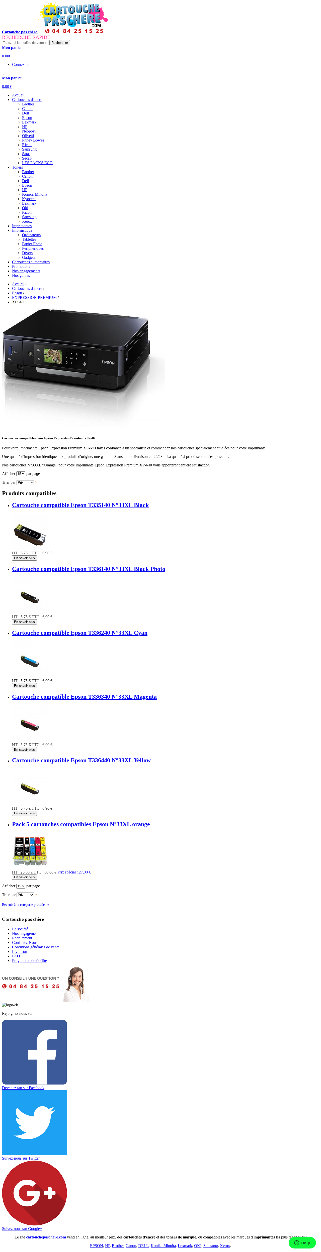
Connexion (21, 64)
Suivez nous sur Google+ (22, 1228)
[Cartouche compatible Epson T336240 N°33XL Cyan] (30, 676)
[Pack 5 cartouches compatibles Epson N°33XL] (30, 867)
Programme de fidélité (29, 960)
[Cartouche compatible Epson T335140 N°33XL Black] (30, 548)
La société (20, 929)
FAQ (16, 956)
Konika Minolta (163, 1245)
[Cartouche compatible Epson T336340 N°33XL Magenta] (30, 740)
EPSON (96, 1245)
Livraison (19, 951)
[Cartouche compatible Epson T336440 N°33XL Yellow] (30, 804)
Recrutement (22, 938)
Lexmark (185, 1245)
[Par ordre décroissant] (36, 482)
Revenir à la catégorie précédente (25, 905)
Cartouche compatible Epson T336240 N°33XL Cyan (79, 633)
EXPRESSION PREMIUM (34, 297)
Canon (131, 1245)
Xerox (225, 1245)
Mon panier (12, 47)
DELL (143, 1245)
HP (107, 1245)
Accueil (18, 95)
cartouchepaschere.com (46, 1237)
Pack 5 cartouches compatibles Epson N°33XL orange (81, 824)
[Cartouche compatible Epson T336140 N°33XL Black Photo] (30, 612)
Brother (118, 1245)
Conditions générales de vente (35, 947)
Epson (17, 293)
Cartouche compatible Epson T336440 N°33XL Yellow (81, 760)
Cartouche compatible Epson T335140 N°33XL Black (80, 505)
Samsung (210, 1245)
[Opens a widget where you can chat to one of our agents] (302, 1243)
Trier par (9, 482)
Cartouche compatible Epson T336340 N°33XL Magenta (84, 696)
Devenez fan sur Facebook (23, 1088)
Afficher (8, 473)
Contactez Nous (24, 942)
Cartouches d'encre (27, 288)
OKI (197, 1245)
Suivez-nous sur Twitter (21, 1158)
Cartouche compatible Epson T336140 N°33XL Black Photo (88, 569)
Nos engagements (26, 271)
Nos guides (21, 275)
